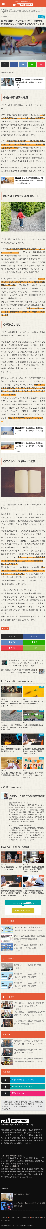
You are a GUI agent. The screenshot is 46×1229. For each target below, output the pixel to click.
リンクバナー (8, 1220)
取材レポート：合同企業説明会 (28, 966)
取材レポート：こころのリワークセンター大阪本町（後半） (29, 977)
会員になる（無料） (23, 910)
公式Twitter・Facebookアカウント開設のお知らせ (29, 1204)
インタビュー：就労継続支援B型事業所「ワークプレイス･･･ (29, 1013)
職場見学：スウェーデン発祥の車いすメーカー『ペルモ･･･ (29, 1042)
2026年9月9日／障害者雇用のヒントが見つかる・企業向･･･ (29, 929)
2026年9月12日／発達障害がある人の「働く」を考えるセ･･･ (29, 948)
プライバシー (25, 1217)
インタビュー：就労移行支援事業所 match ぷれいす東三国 (29, 1006)
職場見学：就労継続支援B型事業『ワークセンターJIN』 (28, 1060)
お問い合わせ (35, 1217)
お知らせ (4, 1217)
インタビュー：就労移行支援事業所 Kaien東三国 (29, 1022)
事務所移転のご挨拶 (22, 1194)
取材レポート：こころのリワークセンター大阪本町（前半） (29, 986)
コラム (5, 628)
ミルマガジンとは (14, 1217)
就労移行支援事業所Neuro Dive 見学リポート (29, 1051)
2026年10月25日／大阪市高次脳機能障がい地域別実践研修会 (29, 939)
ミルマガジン (16, 1225)
